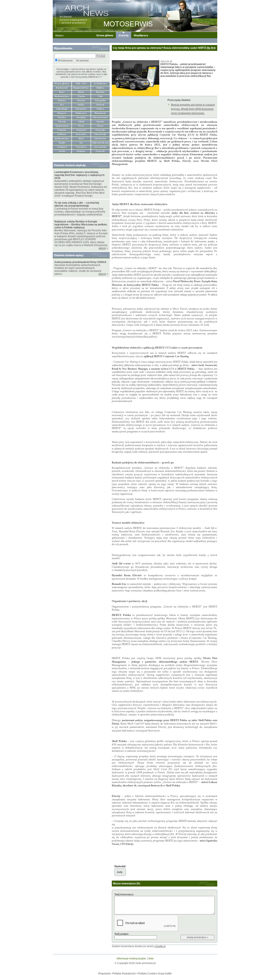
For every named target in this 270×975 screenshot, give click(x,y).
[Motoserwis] (100, 112)
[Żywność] (100, 150)
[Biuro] (62, 91)
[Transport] (62, 146)
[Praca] (81, 125)
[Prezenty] (62, 129)
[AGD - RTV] (81, 83)
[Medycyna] (81, 112)
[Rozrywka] (81, 133)
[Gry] (62, 104)
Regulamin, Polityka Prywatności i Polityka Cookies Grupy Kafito (135, 973)
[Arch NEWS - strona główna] (62, 83)
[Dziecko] (62, 100)
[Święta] (62, 142)
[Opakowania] (62, 125)
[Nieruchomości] (100, 117)
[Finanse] (81, 100)
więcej (102, 248)
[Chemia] (81, 95)
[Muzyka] (62, 117)
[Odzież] (81, 121)
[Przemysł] (81, 129)
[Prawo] (100, 125)
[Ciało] (100, 95)
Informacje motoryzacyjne (131, 958)
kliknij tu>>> (95, 76)
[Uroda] (62, 150)
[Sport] (81, 138)
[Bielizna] (100, 87)
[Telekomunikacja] (100, 142)
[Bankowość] (62, 87)
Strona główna (104, 35)
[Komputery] (81, 108)
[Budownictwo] (62, 95)
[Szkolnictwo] (100, 138)
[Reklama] (62, 133)
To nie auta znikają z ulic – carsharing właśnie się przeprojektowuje (76, 204)
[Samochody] (100, 133)
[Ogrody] (100, 121)
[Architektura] (100, 83)
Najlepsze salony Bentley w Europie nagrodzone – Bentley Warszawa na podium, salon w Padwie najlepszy (80, 224)
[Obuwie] (62, 121)
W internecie (65, 60)
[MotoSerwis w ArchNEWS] (135, 15)
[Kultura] (100, 108)
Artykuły (123, 35)
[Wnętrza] (81, 150)
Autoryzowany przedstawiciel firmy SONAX (80, 262)
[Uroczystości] (100, 146)
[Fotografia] (100, 100)
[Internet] (100, 104)
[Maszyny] (62, 112)
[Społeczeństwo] (62, 138)
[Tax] (81, 142)
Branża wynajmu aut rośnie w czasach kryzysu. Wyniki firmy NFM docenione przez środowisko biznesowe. (193, 109)
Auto (151, 958)
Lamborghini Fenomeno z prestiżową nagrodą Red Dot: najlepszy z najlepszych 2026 (79, 175)
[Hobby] (81, 104)
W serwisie (82, 60)
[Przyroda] (100, 129)
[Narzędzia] (81, 117)
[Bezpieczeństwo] (81, 87)
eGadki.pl (160, 946)
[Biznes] (81, 91)
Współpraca (141, 35)
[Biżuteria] (100, 91)
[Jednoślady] (62, 108)
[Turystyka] (81, 146)
